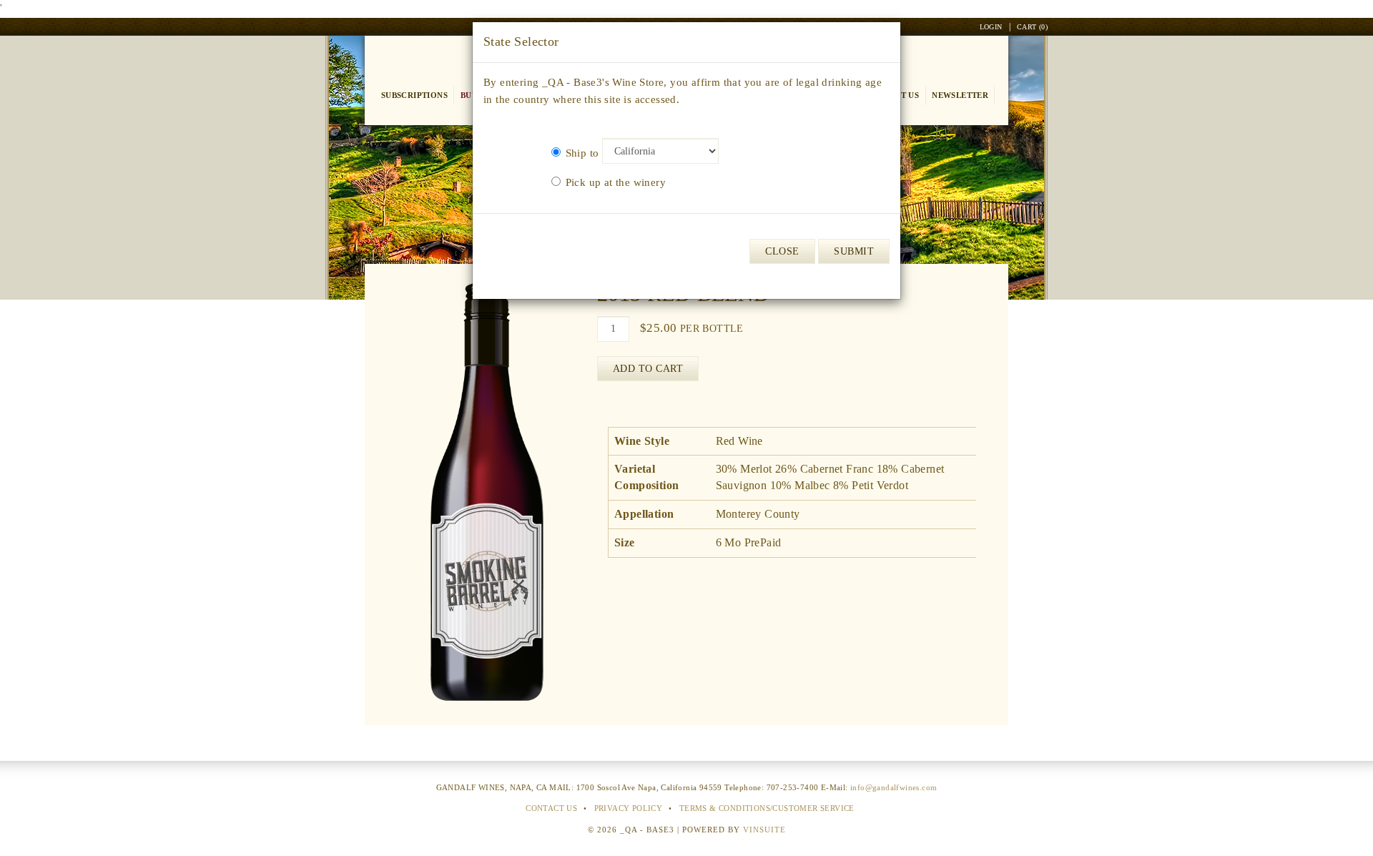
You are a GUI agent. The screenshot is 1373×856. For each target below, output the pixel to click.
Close (782, 251)
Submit (854, 251)
